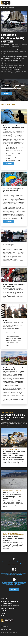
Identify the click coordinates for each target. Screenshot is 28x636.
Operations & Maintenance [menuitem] (9, 601)
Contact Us (6, 93)
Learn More (9, 163)
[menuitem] (2, 629)
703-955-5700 (4, 626)
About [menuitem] (3, 613)
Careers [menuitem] (3, 611)
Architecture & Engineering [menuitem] (10, 606)
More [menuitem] (2, 615)
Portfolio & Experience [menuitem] (8, 608)
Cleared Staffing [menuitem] (6, 603)
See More (14, 589)
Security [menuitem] (4, 599)
